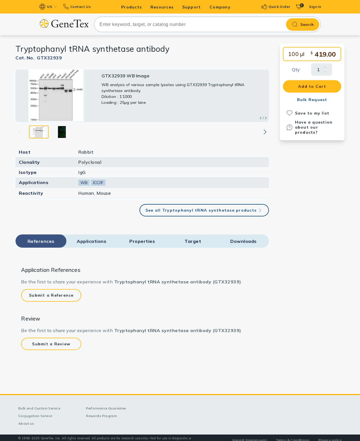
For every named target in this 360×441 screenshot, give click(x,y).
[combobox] (207, 24)
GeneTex (63, 23)
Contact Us (80, 7)
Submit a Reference (51, 295)
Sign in (315, 7)
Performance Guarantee (106, 408)
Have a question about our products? (314, 127)
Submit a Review (51, 343)
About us (26, 423)
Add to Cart (312, 86)
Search (307, 24)
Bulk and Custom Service (39, 408)
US (49, 7)
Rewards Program (101, 416)
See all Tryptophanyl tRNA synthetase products (200, 210)
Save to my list (312, 113)
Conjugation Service (35, 416)
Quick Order (279, 7)
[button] (264, 131)
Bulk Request (312, 99)
